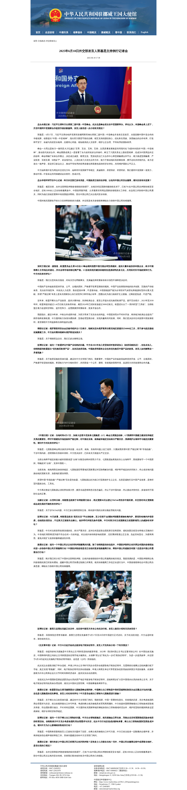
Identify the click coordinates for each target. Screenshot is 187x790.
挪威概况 (105, 32)
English (144, 32)
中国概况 (91, 32)
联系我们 (131, 32)
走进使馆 (49, 32)
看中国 (118, 32)
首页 (38, 32)
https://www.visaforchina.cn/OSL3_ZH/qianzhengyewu (119, 782)
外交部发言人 (51, 41)
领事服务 (77, 32)
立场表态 (41, 41)
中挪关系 (63, 32)
